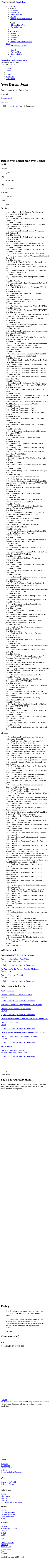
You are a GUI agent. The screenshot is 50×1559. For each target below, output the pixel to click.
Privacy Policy (16, 54)
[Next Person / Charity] (3, 1342)
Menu (8, 44)
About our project (7, 1543)
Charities (14, 10)
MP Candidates (16, 15)
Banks (13, 33)
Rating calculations (8, 1512)
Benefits (4, 1510)
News (3, 1551)
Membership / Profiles (18, 46)
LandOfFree (10, 6)
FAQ (3, 1519)
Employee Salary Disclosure (21, 19)
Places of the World (17, 25)
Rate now (4, 102)
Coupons (4, 1531)
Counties (14, 37)
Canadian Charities (8, 1514)
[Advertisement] (25, 132)
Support (4, 1553)
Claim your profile (7, 98)
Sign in (8, 56)
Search (13, 50)
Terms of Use (15, 52)
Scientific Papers (16, 27)
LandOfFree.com (7, 1516)
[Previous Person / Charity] (1, 1342)
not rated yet (14, 106)
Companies (14, 12)
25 (6, 1071)
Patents (13, 17)
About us (4, 1545)
